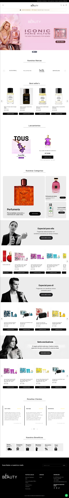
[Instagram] (56, 488)
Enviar (64, 465)
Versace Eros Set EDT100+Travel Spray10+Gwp (26, 380)
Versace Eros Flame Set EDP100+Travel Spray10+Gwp (9, 323)
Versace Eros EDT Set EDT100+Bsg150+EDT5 (40, 323)
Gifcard (40, 477)
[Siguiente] (65, 71)
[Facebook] (54, 488)
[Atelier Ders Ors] (27, 70)
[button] (61, 5)
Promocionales (27, 488)
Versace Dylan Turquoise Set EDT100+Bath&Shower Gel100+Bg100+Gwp (57, 265)
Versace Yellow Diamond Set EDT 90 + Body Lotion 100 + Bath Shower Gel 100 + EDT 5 (42, 265)
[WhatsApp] (66, 495)
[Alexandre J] (12, 70)
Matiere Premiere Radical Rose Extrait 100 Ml (7, 107)
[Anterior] (4, 71)
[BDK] (41, 70)
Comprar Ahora (23, 113)
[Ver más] (24, 197)
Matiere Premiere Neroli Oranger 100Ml (55, 107)
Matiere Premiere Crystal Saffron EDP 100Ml (39, 107)
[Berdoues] (56, 70)
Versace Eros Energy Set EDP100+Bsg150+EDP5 (25, 323)
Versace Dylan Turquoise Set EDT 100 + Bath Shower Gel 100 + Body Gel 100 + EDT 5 (26, 265)
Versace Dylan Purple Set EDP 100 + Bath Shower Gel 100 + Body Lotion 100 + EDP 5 (9, 265)
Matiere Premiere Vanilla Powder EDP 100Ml (23, 107)
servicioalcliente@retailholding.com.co (60, 481)
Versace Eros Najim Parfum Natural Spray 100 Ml (57, 323)
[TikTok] (59, 488)
